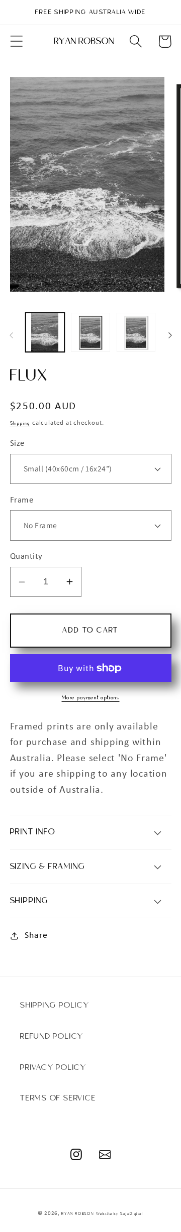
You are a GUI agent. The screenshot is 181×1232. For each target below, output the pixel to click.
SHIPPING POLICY (54, 1005)
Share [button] (36, 935)
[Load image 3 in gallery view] (136, 332)
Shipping (20, 423)
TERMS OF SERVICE (58, 1098)
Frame (22, 500)
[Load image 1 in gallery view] (45, 332)
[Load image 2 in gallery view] (90, 332)
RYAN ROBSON (77, 1213)
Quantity (26, 556)
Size (17, 443)
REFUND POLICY (51, 1036)
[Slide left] (11, 335)
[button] (16, 41)
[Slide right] (170, 335)
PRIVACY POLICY (53, 1067)
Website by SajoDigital (119, 1213)
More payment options (91, 697)
